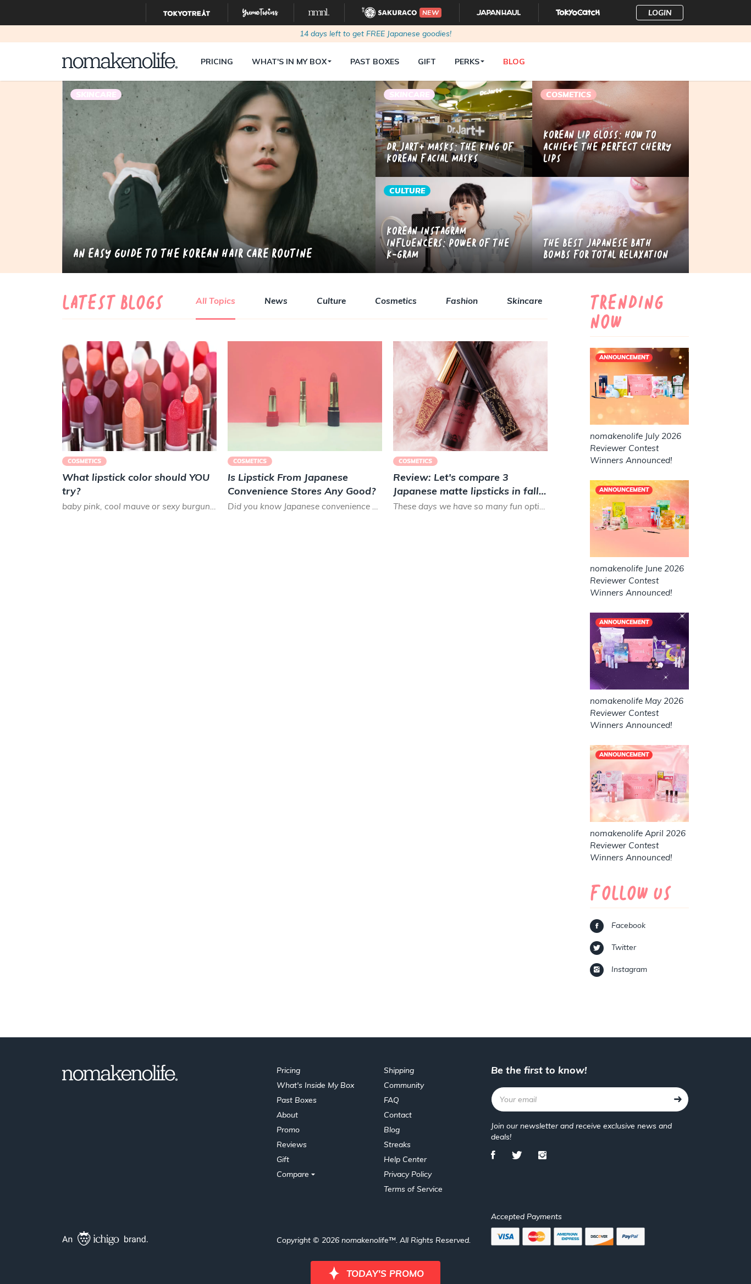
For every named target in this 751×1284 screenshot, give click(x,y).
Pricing (217, 61)
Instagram (628, 969)
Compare (294, 1174)
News (276, 301)
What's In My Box (289, 61)
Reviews (292, 1144)
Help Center (405, 1159)
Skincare (524, 301)
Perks (467, 61)
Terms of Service (413, 1189)
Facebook (627, 925)
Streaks (397, 1144)
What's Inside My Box (315, 1085)
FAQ (391, 1100)
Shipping (399, 1070)
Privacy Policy (408, 1174)
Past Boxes (374, 61)
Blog (514, 61)
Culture (331, 301)
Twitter (622, 947)
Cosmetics (396, 301)
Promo (288, 1130)
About (287, 1115)
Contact (398, 1115)
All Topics (215, 301)
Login (660, 13)
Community (404, 1085)
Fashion (462, 301)
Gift (427, 61)
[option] (218, 177)
